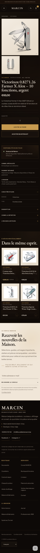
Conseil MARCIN (26, 465)
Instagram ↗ (16, 438)
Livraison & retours (9, 221)
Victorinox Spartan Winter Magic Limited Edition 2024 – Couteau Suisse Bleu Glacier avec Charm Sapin (29, 308)
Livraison (23, 477)
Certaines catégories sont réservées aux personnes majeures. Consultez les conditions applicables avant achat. (18, 449)
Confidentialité (6, 392)
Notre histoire (6, 508)
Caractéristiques (8, 192)
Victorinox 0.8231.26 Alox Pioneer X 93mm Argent (10, 308)
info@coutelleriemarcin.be (22, 432)
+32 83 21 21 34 (6, 432)
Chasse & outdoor (7, 483)
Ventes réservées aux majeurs (27, 489)
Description (6, 209)
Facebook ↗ (6, 438)
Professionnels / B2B (27, 514)
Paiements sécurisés (27, 483)
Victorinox (5, 77)
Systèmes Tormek (7, 520)
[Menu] (4, 8)
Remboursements (6, 534)
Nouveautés (5, 465)
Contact (23, 495)
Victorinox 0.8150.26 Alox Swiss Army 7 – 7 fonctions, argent (29, 272)
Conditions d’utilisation (30, 534)
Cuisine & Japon (6, 477)
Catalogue (5, 16)
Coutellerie (5, 471)
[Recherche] (30, 8)
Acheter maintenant (20, 134)
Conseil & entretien (8, 215)
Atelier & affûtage (7, 489)
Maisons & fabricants (8, 495)
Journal (23, 508)
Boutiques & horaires (27, 471)
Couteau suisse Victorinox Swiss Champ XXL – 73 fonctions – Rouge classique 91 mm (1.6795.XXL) (9, 272)
